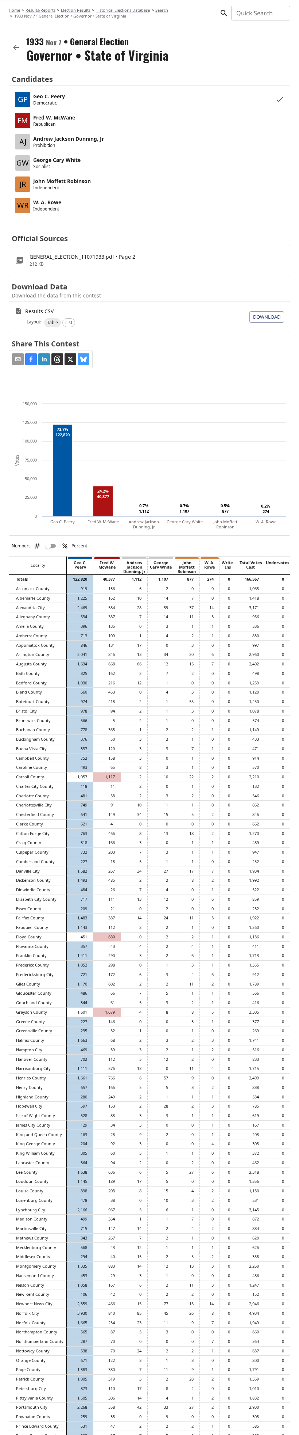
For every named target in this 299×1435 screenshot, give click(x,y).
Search (161, 10)
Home (14, 10)
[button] (52, 322)
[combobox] (260, 13)
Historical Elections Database (123, 10)
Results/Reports (40, 10)
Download (266, 317)
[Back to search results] (16, 47)
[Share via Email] (18, 359)
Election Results (75, 10)
